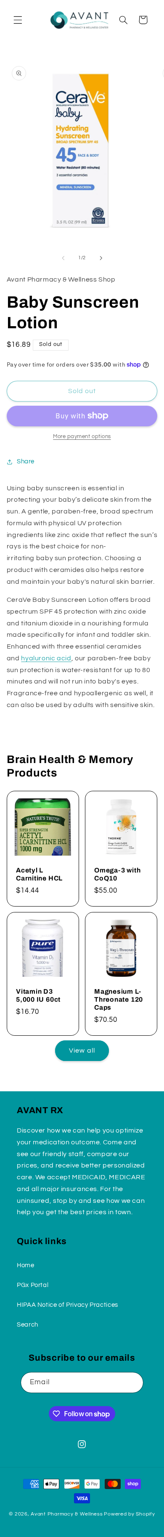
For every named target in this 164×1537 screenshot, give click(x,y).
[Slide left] (63, 258)
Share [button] (25, 461)
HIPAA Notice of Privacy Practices (67, 1305)
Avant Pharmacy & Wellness (67, 1514)
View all (82, 1050)
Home (25, 1265)
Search (27, 1325)
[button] (17, 19)
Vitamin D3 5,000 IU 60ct (38, 995)
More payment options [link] (82, 436)
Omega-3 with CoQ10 (117, 873)
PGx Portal (32, 1285)
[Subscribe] (133, 1382)
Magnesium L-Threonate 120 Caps (118, 999)
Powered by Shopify (129, 1514)
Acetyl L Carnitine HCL (39, 873)
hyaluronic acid (46, 658)
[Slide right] (101, 258)
